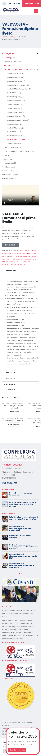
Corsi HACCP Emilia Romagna (16, 85)
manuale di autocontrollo (25, 259)
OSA (3, 262)
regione (18, 262)
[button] (19, 574)
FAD (35, 256)
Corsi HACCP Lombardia (14, 101)
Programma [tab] (11, 373)
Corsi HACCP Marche (13, 105)
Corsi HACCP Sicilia (13, 132)
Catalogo (12, 37)
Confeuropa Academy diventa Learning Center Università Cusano (22, 504)
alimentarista (21, 256)
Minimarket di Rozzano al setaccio (20, 536)
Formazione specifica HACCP (14, 147)
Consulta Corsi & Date (17, 750)
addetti (12, 256)
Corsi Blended (7, 171)
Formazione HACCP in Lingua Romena (17, 151)
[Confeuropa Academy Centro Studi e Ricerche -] (10, 11)
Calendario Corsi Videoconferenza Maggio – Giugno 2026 (21, 528)
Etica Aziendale (9, 163)
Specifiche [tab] (10, 379)
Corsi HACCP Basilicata (14, 73)
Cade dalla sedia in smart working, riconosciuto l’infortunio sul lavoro (23, 547)
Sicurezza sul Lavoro (10, 62)
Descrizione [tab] (11, 271)
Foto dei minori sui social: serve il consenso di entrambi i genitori (23, 518)
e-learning (30, 256)
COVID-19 (7, 159)
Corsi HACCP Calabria (14, 77)
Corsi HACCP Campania (15, 81)
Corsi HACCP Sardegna (14, 128)
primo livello (10, 262)
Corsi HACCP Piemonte (14, 112)
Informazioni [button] (14, 412)
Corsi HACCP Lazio (13, 93)
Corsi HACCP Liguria (13, 97)
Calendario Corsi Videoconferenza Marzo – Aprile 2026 (23, 556)
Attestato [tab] (10, 384)
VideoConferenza (8, 167)
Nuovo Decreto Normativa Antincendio (20, 494)
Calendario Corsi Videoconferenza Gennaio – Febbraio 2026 (21, 565)
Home (5, 37)
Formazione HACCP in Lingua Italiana (19, 69)
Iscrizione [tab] (10, 390)
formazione (6, 259)
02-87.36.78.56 (13, 3)
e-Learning (6, 58)
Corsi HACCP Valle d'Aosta (17, 140)
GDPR (5, 155)
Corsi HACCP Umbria (13, 136)
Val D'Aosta (21, 264)
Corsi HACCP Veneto (13, 144)
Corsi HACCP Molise (13, 108)
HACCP (6, 66)
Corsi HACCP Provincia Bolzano (17, 120)
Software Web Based (9, 175)
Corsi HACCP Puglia (13, 124)
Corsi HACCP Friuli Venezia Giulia (17, 89)
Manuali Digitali (7, 179)
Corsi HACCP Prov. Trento (15, 116)
